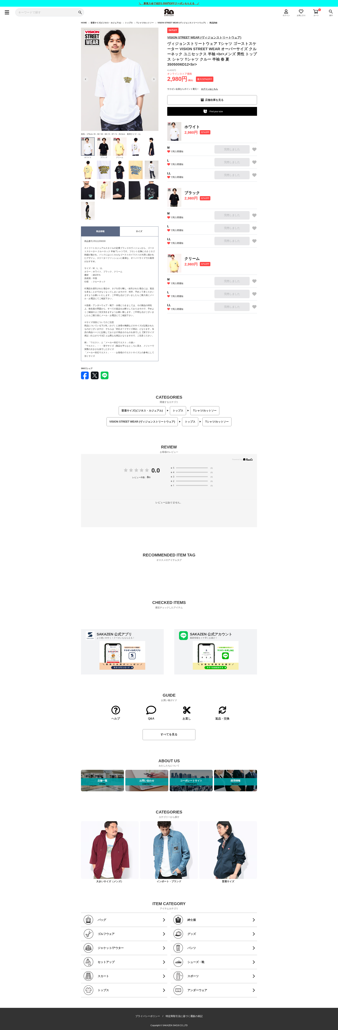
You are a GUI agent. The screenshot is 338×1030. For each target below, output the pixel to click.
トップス (129, 23)
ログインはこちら (209, 89)
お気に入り (301, 15)
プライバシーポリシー (147, 1016)
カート (316, 15)
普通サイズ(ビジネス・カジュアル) (106, 23)
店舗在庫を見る (214, 99)
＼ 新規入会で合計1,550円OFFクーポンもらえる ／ (169, 3)
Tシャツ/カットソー (145, 23)
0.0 (155, 470)
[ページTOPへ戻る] (260, 1027)
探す (331, 15)
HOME (84, 23)
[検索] (80, 12)
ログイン (286, 15)
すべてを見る (169, 734)
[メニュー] (7, 12)
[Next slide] (153, 79)
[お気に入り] (254, 149)
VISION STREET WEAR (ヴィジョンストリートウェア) (182, 23)
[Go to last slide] (85, 79)
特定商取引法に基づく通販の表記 (184, 1016)
